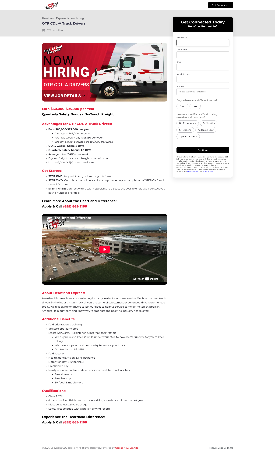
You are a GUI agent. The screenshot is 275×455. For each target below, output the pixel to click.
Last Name (181, 49)
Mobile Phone (183, 74)
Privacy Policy (192, 171)
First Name (181, 37)
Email (179, 62)
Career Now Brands (126, 447)
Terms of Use (207, 171)
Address (180, 86)
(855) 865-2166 (75, 206)
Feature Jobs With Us (221, 447)
